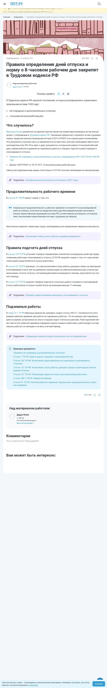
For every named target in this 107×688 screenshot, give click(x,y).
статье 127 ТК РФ (16, 282)
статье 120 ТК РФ (16, 254)
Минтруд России (14, 131)
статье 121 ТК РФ (16, 266)
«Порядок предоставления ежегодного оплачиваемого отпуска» (56, 295)
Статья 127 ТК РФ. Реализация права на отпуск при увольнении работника (50, 374)
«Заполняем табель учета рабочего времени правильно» (53, 236)
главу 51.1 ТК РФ (16, 313)
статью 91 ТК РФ (16, 198)
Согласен (99, 684)
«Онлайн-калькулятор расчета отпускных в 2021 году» (52, 180)
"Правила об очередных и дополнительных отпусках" (39, 353)
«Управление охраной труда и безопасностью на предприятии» (56, 336)
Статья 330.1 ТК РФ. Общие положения (32, 378)
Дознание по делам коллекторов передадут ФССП (27, 10)
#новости (49, 10)
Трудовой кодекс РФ (39, 135)
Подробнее (33, 685)
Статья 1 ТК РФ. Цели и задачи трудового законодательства (43, 356)
